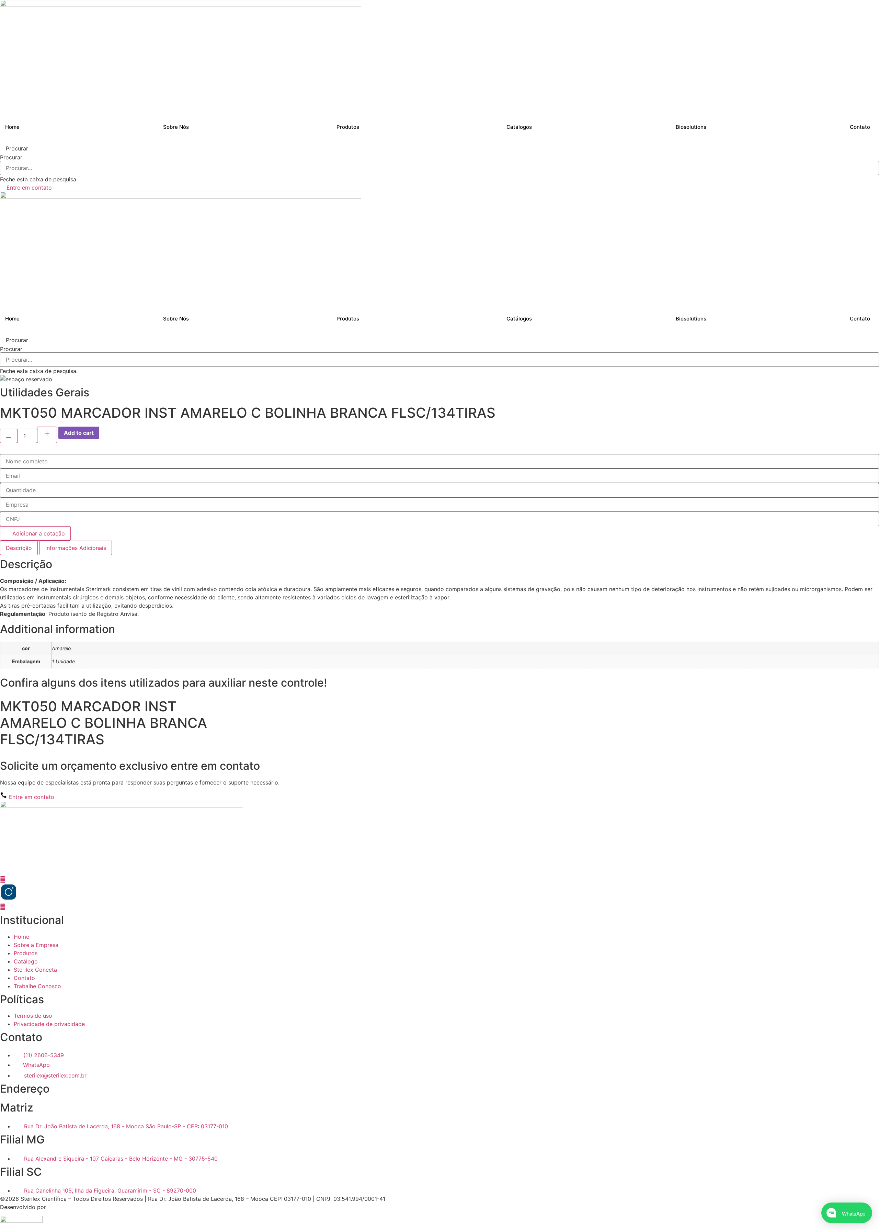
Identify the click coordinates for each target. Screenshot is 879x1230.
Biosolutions (691, 127)
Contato (860, 127)
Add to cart (79, 432)
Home (12, 127)
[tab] (19, 548)
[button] (439, 148)
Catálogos (519, 127)
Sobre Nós (176, 127)
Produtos (347, 127)
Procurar (11, 157)
